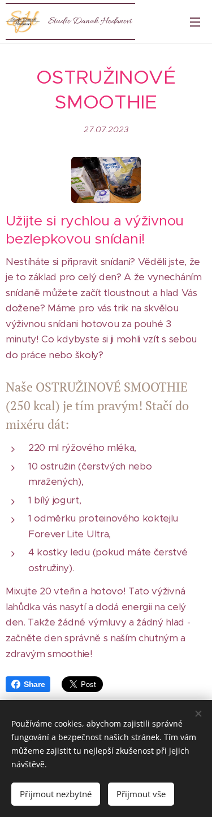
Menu (195, 21)
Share (34, 684)
